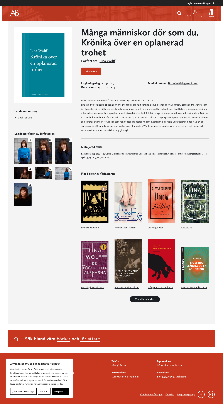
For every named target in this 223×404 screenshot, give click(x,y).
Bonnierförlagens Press (183, 83)
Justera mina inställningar (23, 391)
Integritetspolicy (186, 394)
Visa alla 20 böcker (145, 299)
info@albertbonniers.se (169, 365)
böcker (63, 339)
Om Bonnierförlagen (151, 394)
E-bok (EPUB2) (24, 117)
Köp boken (91, 71)
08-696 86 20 (119, 365)
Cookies (170, 394)
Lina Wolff (107, 61)
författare (90, 339)
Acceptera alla (60, 391)
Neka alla (44, 391)
